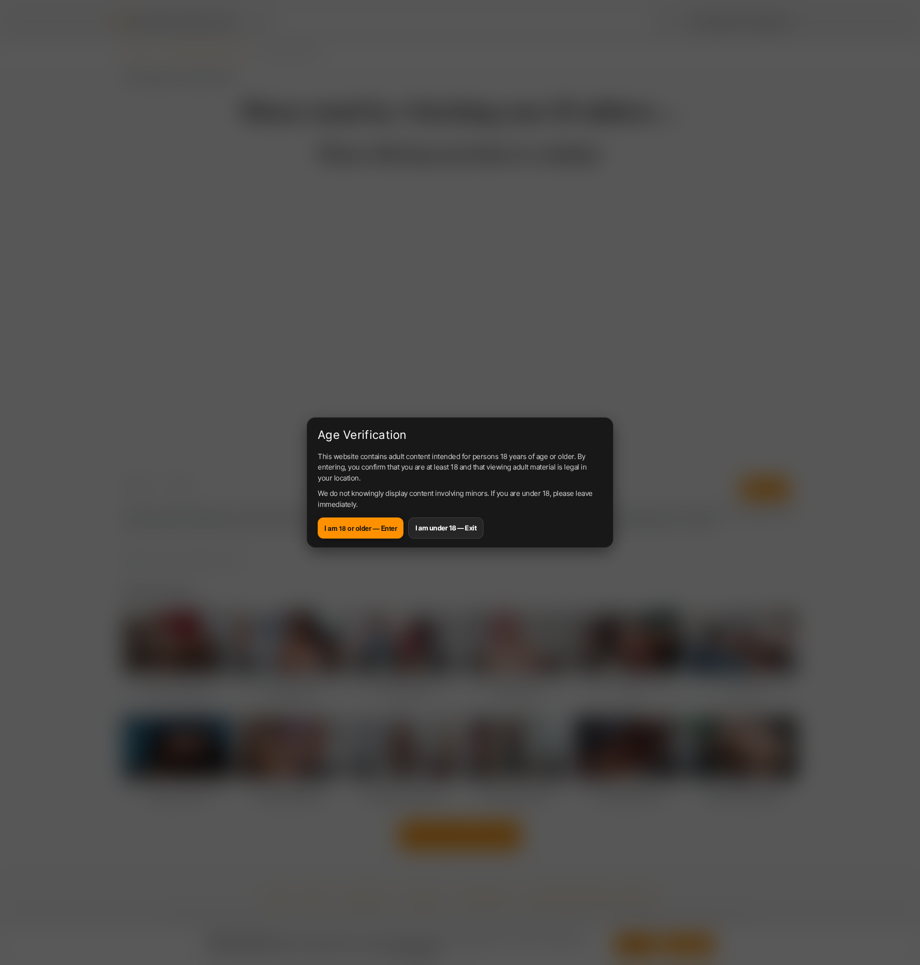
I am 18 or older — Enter (360, 528)
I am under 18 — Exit (445, 528)
